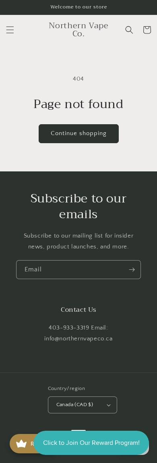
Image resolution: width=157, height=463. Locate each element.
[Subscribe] (131, 269)
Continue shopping (79, 133)
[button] (10, 30)
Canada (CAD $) (74, 404)
